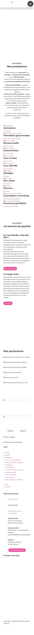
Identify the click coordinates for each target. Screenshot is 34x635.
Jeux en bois (10, 158)
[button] (30, 4)
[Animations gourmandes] (12, 133)
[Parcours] (7, 186)
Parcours (8, 188)
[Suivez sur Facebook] (4, 430)
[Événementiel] (9, 148)
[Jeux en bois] (8, 156)
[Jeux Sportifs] (8, 163)
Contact (8, 303)
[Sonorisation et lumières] (12, 193)
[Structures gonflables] (11, 201)
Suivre (10, 431)
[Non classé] (7, 178)
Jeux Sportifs (10, 165)
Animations (9, 128)
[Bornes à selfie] (9, 141)
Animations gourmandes (16, 135)
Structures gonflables (14, 203)
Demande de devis (17, 550)
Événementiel (10, 150)
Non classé (9, 180)
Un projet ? (9, 46)
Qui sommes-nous (12, 40)
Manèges (8, 173)
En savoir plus (10, 268)
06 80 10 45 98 (12, 499)
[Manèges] (7, 171)
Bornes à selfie (11, 143)
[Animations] (8, 126)
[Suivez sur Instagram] (17, 430)
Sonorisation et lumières (16, 195)
